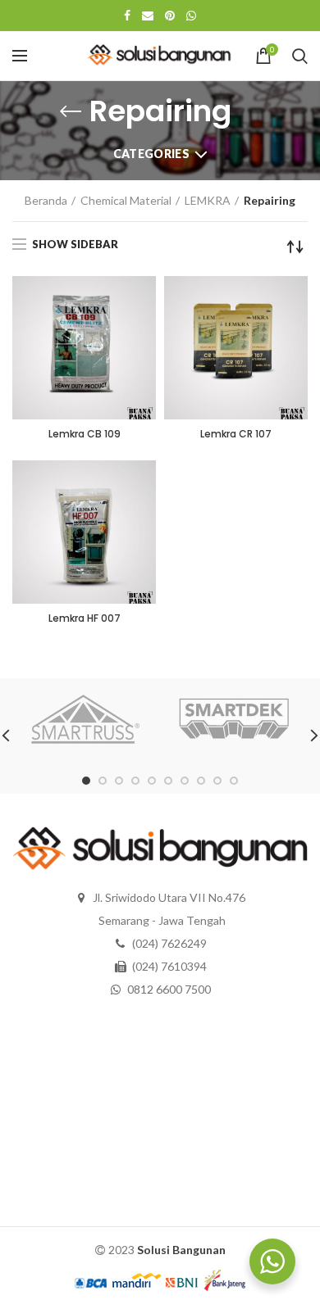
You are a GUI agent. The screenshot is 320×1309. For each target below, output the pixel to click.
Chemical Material (125, 200)
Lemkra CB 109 (84, 434)
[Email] (147, 15)
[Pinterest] (170, 15)
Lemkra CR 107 (236, 434)
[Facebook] (127, 15)
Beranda (46, 200)
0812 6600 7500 (169, 989)
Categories (151, 154)
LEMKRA (208, 200)
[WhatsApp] (191, 15)
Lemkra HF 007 (84, 618)
